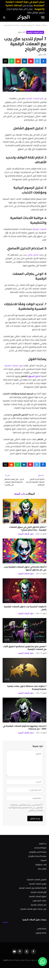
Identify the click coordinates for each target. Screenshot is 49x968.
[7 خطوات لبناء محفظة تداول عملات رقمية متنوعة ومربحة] (24, 670)
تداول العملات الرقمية (14, 365)
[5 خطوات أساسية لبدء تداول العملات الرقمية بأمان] (24, 590)
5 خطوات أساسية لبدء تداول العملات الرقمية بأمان (25, 608)
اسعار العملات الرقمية (35, 32)
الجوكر (5, 960)
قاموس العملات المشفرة (36, 879)
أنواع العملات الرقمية (38, 892)
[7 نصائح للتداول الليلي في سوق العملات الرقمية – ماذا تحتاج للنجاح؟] (24, 511)
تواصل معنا (32, 12)
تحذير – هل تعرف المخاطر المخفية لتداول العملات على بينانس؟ (14, 481)
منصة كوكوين (40, 932)
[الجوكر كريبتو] (23, 17)
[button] (42, 17)
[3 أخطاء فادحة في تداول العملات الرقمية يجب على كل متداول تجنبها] (24, 551)
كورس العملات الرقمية (37, 883)
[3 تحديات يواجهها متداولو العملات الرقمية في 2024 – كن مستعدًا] (24, 710)
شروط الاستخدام (40, 847)
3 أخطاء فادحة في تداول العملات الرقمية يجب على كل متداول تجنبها (25, 568)
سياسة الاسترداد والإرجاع (37, 856)
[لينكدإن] (24, 61)
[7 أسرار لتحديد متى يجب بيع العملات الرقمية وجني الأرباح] (24, 91)
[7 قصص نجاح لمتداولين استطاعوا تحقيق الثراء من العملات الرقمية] (24, 630)
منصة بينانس (41, 928)
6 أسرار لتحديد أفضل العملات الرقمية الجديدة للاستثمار (35, 481)
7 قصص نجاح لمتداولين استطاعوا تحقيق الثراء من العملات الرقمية (24, 647)
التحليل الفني (33, 255)
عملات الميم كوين (39, 900)
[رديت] (18, 61)
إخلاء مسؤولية (40, 864)
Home (44, 25)
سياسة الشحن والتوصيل (37, 852)
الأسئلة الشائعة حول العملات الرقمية (32, 888)
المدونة (38, 25)
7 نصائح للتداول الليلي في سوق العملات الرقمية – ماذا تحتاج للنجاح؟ (27, 528)
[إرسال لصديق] (5, 61)
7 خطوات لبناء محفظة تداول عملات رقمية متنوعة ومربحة (26, 687)
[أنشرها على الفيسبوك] (43, 61)
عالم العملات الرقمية (35, 98)
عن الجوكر (42, 843)
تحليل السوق (34, 376)
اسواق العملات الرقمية (37, 896)
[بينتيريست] (31, 61)
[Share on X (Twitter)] (37, 61)
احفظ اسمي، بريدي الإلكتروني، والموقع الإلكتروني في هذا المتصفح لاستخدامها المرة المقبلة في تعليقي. (26, 807)
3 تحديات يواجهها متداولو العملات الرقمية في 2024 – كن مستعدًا (24, 727)
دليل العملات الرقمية (38, 904)
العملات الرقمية (39, 229)
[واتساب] (12, 61)
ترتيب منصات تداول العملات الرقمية (33, 909)
